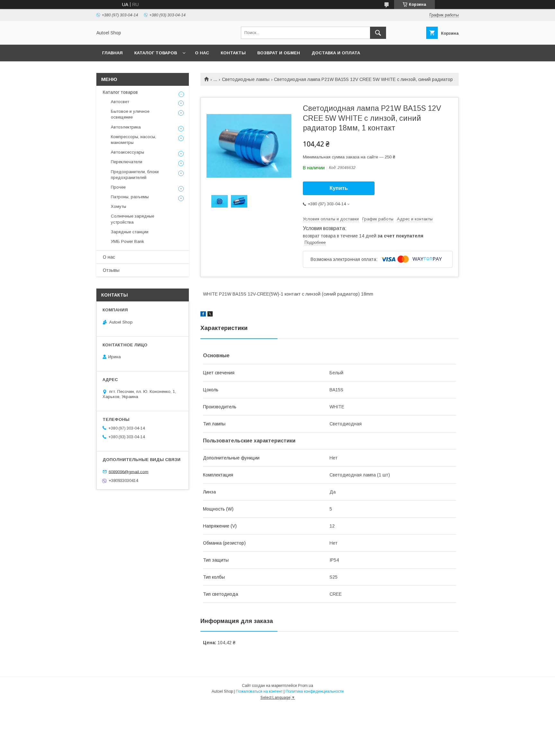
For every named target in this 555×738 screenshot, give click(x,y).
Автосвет (120, 101)
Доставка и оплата (336, 52)
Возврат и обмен (278, 52)
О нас (202, 52)
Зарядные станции (129, 231)
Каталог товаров (155, 52)
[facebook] (203, 314)
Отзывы (111, 270)
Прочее (118, 187)
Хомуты (118, 206)
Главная (112, 52)
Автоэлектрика (126, 127)
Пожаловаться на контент (259, 691)
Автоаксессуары (127, 152)
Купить (339, 188)
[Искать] (378, 33)
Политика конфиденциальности (315, 691)
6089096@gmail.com (128, 471)
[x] (210, 314)
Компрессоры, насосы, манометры (133, 139)
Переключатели (126, 161)
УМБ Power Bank (127, 241)
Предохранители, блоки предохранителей (135, 174)
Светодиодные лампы (245, 79)
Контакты (233, 52)
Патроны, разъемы (130, 196)
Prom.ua (305, 685)
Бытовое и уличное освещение (130, 114)
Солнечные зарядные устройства (132, 219)
